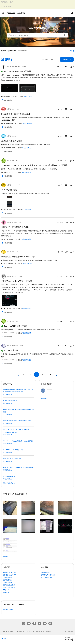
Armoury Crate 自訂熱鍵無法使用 (17, 71)
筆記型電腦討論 (28, 96)
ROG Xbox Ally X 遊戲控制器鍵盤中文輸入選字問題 (18, 441)
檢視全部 (6, 557)
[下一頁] (56, 374)
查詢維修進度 (7, 580)
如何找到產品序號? (9, 575)
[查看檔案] (3, 67)
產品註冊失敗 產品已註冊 (11, 141)
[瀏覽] (4, 13)
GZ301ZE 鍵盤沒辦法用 (10, 401)
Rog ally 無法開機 (11, 350)
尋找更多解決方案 (9, 483)
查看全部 (44, 399)
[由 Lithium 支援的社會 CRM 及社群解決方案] (69, 639)
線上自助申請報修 (46, 577)
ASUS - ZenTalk (15, 13)
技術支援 (6, 593)
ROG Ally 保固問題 (9, 190)
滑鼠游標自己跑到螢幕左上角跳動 (15, 227)
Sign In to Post (67, 59)
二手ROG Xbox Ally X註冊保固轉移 (13, 450)
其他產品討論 (12, 51)
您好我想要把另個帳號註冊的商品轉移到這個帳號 (17, 421)
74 (30, 374)
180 (51, 374)
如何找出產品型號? (9, 572)
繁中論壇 (3, 51)
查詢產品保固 (7, 582)
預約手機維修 (45, 572)
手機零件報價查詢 (9, 588)
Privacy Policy (20, 631)
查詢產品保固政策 (9, 585)
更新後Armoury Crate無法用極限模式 (16, 281)
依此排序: (45, 59)
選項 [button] (71, 51)
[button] (10, 508)
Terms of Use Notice (7, 631)
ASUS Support (8, 609)
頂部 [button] (5, 638)
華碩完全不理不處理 (9, 476)
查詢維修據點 (7, 577)
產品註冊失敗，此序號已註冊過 (12, 459)
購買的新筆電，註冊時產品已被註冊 (16, 114)
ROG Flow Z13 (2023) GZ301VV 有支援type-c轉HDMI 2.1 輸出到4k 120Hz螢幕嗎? (34, 165)
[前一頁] (18, 374)
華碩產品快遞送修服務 (48, 575)
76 (42, 374)
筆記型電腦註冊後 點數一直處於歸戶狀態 (18, 256)
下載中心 (6, 590)
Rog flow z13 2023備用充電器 (16, 326)
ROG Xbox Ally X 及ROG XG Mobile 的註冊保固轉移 (18, 467)
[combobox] (42, 35)
